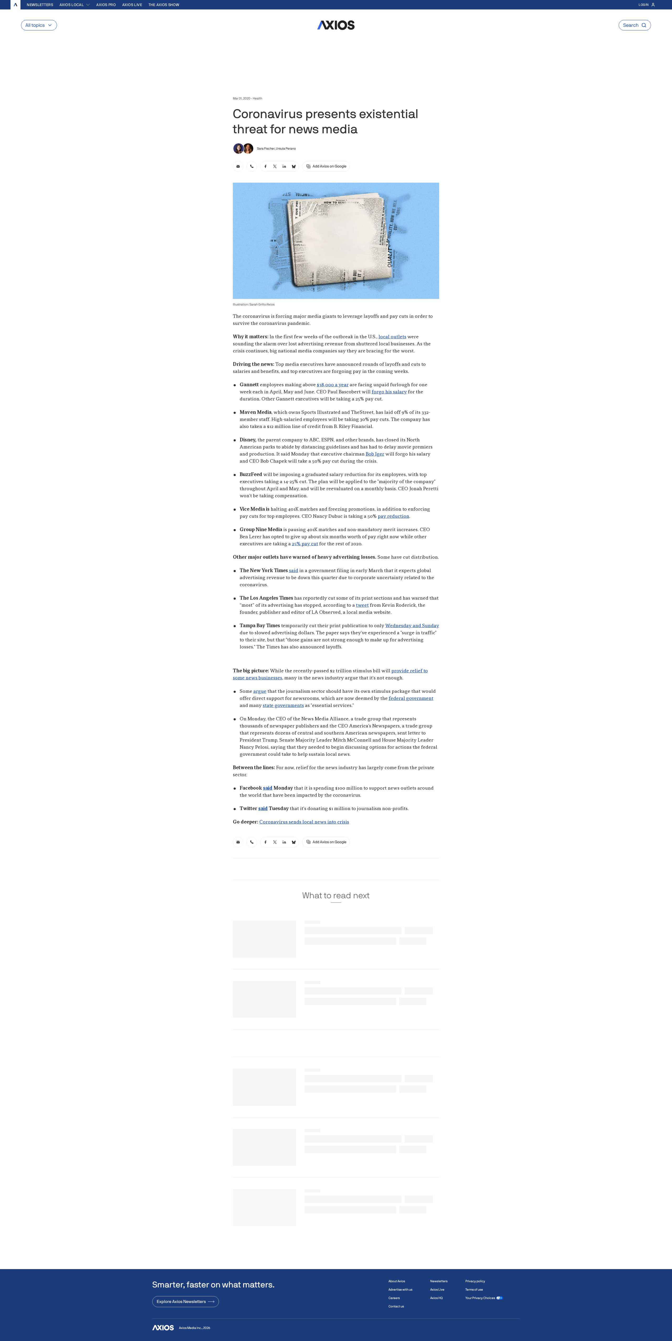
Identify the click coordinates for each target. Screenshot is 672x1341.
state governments (283, 705)
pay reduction (393, 516)
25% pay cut (305, 544)
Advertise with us (400, 1289)
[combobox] (74, 4)
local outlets (392, 337)
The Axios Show (164, 5)
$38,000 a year (333, 385)
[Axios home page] (15, 4)
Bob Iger (375, 454)
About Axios (396, 1281)
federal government (411, 698)
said (293, 570)
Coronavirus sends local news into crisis (304, 822)
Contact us (396, 1306)
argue (259, 691)
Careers (394, 1298)
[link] (238, 166)
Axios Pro (106, 5)
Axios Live (132, 5)
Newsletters (40, 5)
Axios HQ (436, 1298)
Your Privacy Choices (480, 1298)
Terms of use (474, 1289)
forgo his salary (389, 392)
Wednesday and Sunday (412, 626)
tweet (362, 605)
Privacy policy (475, 1281)
